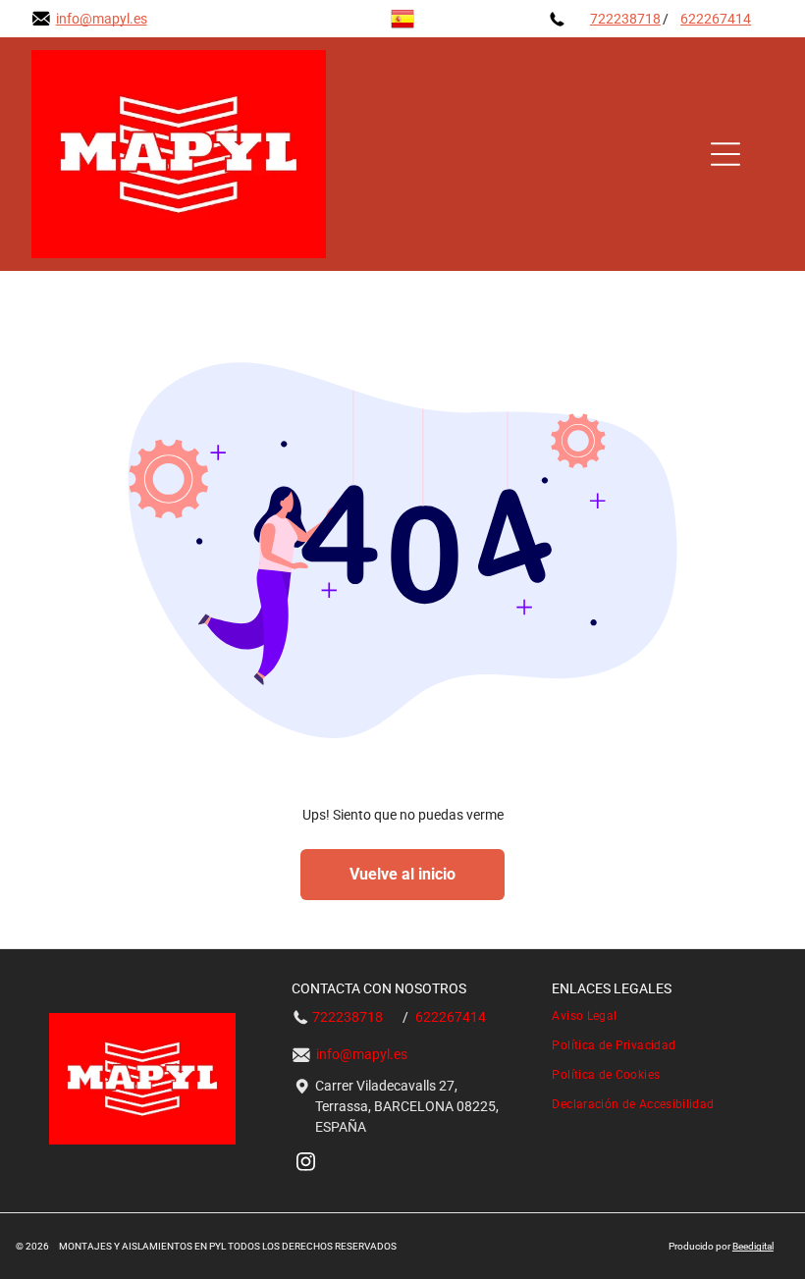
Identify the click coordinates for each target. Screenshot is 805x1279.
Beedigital (753, 1246)
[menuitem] (662, 1016)
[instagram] (305, 1163)
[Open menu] (725, 154)
